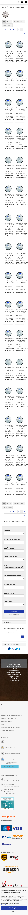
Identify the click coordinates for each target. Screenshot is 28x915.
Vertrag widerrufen (10, 767)
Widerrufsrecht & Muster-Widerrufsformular (9, 719)
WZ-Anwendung (9, 584)
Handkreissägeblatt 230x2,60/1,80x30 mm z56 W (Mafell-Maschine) (21, 80)
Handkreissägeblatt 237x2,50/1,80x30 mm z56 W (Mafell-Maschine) (21, 196)
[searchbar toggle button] (18, 2)
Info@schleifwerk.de (11, 795)
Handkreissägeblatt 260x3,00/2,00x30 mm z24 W (21, 311)
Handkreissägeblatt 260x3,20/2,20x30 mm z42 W (10, 340)
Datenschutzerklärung (6, 905)
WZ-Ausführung (9, 593)
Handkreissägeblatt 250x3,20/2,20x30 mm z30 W (21, 282)
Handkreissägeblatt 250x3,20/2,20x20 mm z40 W (10, 311)
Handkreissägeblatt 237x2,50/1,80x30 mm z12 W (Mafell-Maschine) (21, 167)
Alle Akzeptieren (14, 908)
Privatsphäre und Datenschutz (10, 727)
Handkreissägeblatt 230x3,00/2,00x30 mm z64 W (10, 109)
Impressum (4, 709)
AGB (2, 724)
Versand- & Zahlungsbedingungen (11, 715)
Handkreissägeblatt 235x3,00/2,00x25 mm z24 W (21, 109)
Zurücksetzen (14, 615)
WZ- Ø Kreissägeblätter (12, 539)
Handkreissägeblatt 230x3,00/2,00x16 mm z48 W (21, 51)
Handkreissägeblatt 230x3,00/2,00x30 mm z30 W (10, 51)
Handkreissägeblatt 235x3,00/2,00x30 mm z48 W (10, 167)
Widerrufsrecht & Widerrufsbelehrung (9, 758)
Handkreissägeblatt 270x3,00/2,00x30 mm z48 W (10, 369)
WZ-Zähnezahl (9, 548)
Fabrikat (7, 531)
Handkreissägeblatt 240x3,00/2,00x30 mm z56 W (10, 253)
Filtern (14, 611)
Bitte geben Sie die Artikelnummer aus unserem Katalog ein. (14, 629)
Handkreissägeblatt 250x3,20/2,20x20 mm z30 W (10, 282)
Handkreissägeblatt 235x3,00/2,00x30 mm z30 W (21, 138)
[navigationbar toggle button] (26, 2)
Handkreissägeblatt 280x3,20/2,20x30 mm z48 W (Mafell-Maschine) (10, 398)
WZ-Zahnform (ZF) (10, 557)
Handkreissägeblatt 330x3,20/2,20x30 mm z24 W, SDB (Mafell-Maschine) (21, 455)
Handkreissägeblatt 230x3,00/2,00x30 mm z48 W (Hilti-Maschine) (10, 80)
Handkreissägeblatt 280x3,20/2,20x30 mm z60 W (21, 398)
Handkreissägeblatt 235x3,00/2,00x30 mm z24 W (10, 138)
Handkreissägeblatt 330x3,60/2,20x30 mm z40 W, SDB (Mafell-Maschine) (10, 484)
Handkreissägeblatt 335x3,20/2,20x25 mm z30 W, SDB (21, 484)
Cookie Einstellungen (7, 731)
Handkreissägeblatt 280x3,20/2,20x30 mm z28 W (21, 369)
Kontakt (3, 712)
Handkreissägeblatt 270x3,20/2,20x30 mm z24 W (21, 340)
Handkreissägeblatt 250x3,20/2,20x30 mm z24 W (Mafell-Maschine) (21, 253)
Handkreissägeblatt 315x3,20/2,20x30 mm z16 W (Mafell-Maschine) (10, 455)
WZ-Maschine (8, 602)
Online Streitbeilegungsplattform (12, 753)
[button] (4, 21)
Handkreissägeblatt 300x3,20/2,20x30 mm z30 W (21, 426)
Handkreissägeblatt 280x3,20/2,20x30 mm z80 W (10, 426)
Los (23, 636)
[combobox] (19, 21)
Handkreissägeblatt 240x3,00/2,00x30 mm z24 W (10, 224)
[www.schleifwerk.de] (3, 2)
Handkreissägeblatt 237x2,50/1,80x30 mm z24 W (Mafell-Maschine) (10, 196)
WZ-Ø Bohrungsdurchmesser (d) (13, 566)
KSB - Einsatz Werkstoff (12, 576)
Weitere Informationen (14, 912)
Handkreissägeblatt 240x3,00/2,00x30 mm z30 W (21, 224)
